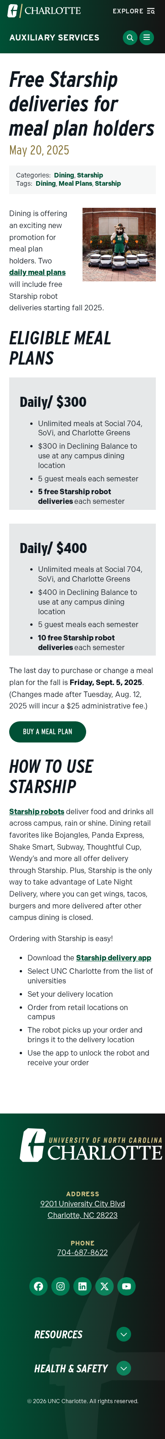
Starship (90, 175)
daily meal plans (37, 272)
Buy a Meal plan (47, 731)
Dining (64, 175)
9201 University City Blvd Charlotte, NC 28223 (82, 1209)
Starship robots (36, 811)
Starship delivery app (113, 958)
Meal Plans (75, 184)
